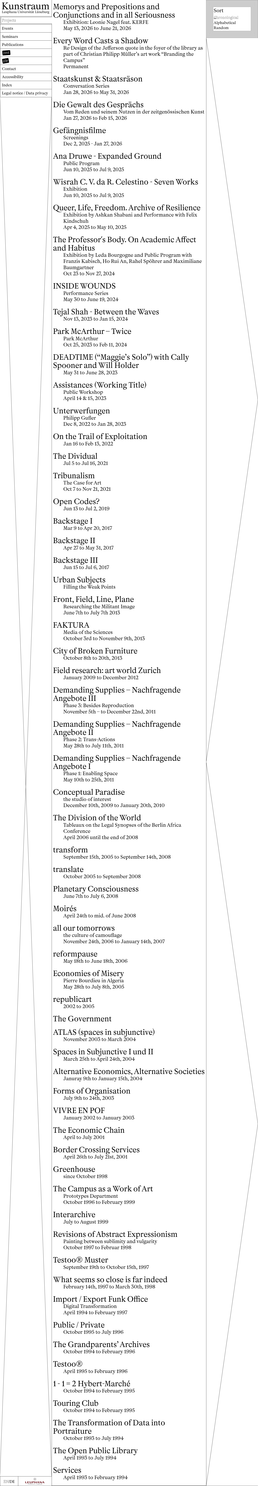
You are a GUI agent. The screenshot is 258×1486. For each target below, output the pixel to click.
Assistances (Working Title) (99, 385)
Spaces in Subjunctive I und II (103, 1052)
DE (12, 1481)
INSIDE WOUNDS (84, 286)
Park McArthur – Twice (92, 331)
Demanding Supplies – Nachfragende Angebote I (117, 762)
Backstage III (75, 560)
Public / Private (79, 1325)
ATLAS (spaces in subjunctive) (104, 1032)
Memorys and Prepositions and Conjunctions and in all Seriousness (114, 11)
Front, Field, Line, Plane (93, 599)
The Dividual (75, 456)
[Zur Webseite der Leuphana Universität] (35, 1481)
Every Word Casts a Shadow (100, 41)
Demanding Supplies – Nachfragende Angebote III (117, 694)
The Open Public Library (95, 1450)
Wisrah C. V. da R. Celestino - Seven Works (125, 182)
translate (68, 869)
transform (70, 850)
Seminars (10, 36)
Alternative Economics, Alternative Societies (129, 1071)
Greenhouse (74, 1169)
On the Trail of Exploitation (100, 436)
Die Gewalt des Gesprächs (98, 105)
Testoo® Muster (80, 1260)
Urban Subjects (79, 580)
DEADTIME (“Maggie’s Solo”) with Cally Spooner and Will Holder (121, 361)
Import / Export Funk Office (100, 1299)
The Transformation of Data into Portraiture (109, 1427)
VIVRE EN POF (79, 1110)
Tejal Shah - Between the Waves (106, 312)
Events (7, 28)
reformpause (75, 954)
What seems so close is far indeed (110, 1279)
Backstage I (73, 521)
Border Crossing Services (96, 1150)
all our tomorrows (84, 928)
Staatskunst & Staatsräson (98, 79)
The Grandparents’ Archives (101, 1344)
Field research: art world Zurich (107, 670)
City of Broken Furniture (95, 651)
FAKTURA (71, 625)
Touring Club (76, 1403)
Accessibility (12, 77)
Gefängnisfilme (79, 130)
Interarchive (74, 1214)
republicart (72, 999)
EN (6, 1481)
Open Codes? (76, 501)
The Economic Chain (89, 1130)
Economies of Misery (88, 973)
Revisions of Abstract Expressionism (115, 1234)
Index (7, 85)
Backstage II (74, 540)
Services (67, 1470)
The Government (82, 1019)
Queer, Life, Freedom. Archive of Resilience (127, 208)
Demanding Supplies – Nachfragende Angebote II (117, 728)
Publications (12, 44)
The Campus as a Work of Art (103, 1189)
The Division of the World (97, 818)
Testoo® (68, 1364)
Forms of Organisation (91, 1091)
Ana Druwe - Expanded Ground (107, 156)
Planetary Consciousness (96, 889)
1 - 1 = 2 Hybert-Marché (91, 1384)
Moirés (65, 908)
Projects (9, 20)
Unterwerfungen (81, 411)
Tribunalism (74, 476)
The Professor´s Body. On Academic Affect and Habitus (124, 243)
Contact (9, 69)
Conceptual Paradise (89, 792)
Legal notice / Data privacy (25, 93)
